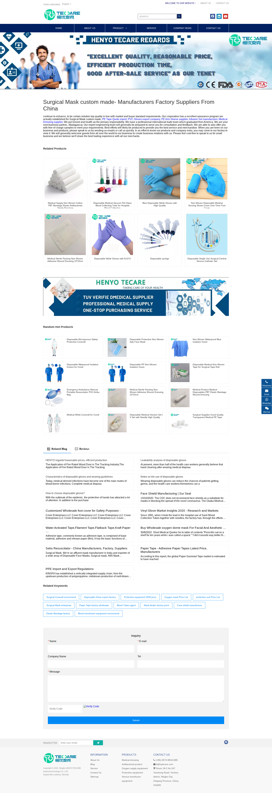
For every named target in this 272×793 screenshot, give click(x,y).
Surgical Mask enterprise (58, 605)
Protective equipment (132, 772)
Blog (92, 764)
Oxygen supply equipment (135, 768)
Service (94, 768)
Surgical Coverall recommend (61, 597)
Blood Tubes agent (126, 605)
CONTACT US (222, 3)
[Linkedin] (219, 16)
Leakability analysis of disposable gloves (163, 460)
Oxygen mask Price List (176, 597)
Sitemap (94, 776)
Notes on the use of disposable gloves (162, 476)
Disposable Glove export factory (100, 597)
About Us (94, 760)
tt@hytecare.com (164, 764)
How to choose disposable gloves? (65, 493)
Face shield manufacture (189, 605)
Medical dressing (130, 760)
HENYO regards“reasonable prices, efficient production (76, 460)
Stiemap (65, 775)
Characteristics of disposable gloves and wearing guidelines (79, 476)
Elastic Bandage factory (58, 613)
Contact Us (95, 772)
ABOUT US (205, 3)
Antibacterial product (132, 764)
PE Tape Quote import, (115, 119)
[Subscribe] (98, 742)
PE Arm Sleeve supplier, (175, 119)
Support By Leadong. (52, 775)
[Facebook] (212, 16)
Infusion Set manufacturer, (204, 119)
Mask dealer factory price (156, 605)
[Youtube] (225, 16)
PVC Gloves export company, (144, 119)
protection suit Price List (208, 597)
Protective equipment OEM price (140, 597)
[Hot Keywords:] (179, 16)
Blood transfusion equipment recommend (98, 613)
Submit (136, 720)
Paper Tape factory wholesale (94, 605)
